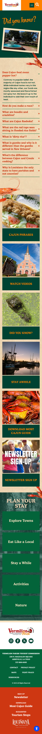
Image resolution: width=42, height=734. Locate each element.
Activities (21, 584)
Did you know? (21, 333)
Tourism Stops (21, 715)
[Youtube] (31, 640)
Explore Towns (21, 521)
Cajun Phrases (21, 234)
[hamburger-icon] (32, 5)
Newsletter (21, 697)
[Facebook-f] (17, 640)
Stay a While (21, 563)
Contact (14, 667)
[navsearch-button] (37, 5)
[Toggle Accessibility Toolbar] (37, 729)
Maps (13, 672)
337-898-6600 (21, 662)
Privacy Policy (28, 667)
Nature (21, 605)
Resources (14, 677)
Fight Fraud (28, 672)
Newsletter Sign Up (21, 480)
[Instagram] (11, 640)
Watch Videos (21, 283)
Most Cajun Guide (21, 706)
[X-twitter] (24, 640)
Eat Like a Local (21, 542)
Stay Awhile (21, 382)
